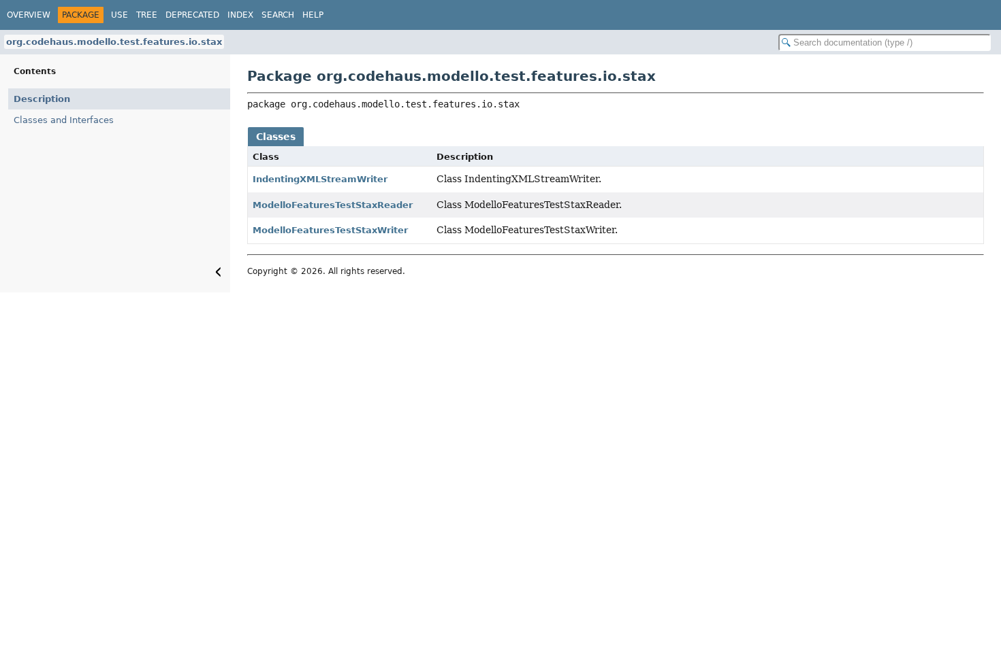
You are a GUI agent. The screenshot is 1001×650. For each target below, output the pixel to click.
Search (277, 15)
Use (119, 15)
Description (42, 99)
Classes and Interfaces (64, 120)
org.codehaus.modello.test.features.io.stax (114, 42)
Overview (28, 15)
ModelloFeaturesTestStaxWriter (330, 230)
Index (240, 15)
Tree (146, 15)
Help (312, 15)
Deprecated (192, 15)
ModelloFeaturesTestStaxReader (333, 205)
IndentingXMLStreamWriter (320, 179)
